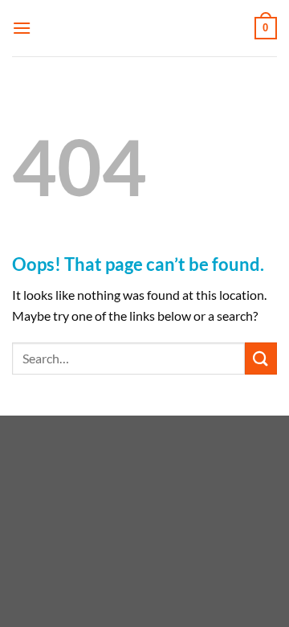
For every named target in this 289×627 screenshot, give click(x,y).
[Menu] (21, 27)
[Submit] (261, 358)
